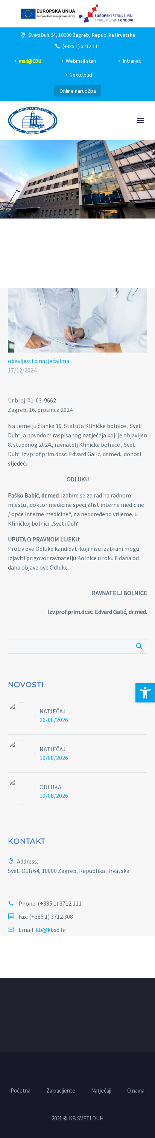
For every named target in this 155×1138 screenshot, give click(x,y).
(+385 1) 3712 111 (81, 46)
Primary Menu (140, 120)
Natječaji (101, 1091)
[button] (145, 692)
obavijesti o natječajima (38, 361)
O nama (135, 1091)
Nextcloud (81, 74)
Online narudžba (77, 90)
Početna (20, 1091)
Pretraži (139, 646)
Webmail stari (81, 60)
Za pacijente (60, 1091)
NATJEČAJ (53, 711)
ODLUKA (50, 787)
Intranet (132, 60)
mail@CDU (30, 60)
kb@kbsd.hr (51, 929)
